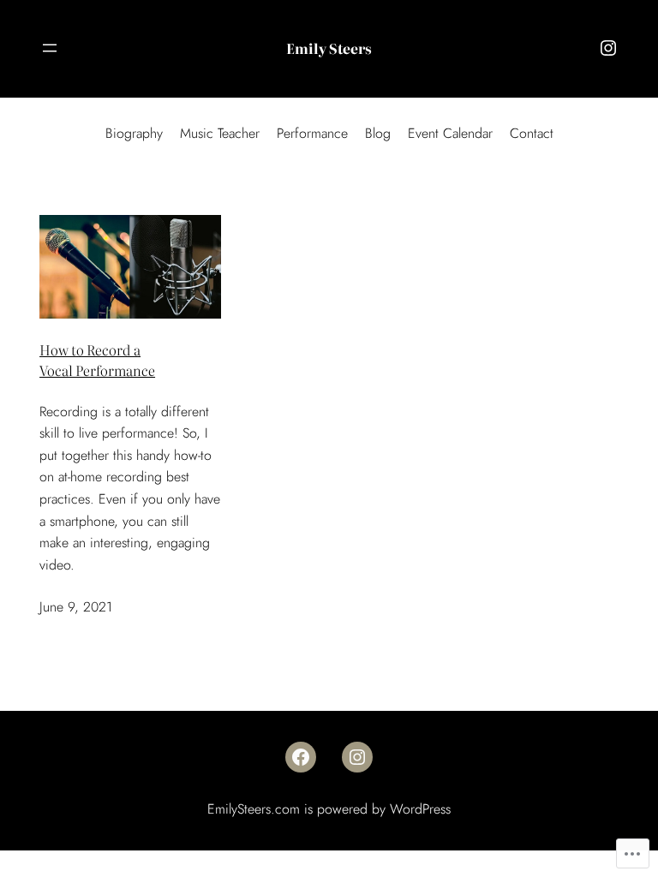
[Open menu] (49, 48)
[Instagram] (608, 48)
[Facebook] (300, 757)
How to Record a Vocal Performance (97, 359)
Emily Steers (329, 48)
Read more (109, 565)
